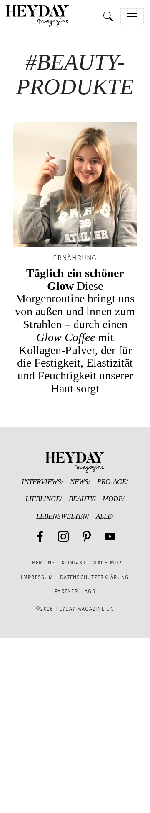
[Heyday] (37, 16)
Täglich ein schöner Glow (75, 331)
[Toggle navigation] (132, 16)
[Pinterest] (86, 536)
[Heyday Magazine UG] (75, 462)
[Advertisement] (75, 726)
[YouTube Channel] (110, 536)
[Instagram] (63, 536)
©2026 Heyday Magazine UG (75, 609)
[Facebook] (40, 536)
